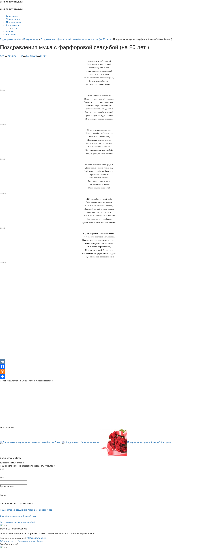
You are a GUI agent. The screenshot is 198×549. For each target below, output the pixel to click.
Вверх (3, 89)
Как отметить (12, 25)
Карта (40, 540)
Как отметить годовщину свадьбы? (17, 522)
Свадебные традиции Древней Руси (18, 515)
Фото (14, 28)
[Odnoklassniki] (99, 371)
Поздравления (13, 22)
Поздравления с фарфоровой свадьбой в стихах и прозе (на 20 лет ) (76, 39)
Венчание (11, 34)
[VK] (99, 361)
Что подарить (13, 18)
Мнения (10, 31)
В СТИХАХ (31, 56)
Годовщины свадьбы (10, 39)
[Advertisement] (93, 312)
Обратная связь (8, 540)
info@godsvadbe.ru (36, 537)
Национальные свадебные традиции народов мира (26, 509)
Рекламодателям (26, 540)
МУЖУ (43, 56)
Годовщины (12, 15)
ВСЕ (2, 56)
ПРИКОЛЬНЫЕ (15, 56)
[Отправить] (99, 376)
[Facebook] (99, 366)
